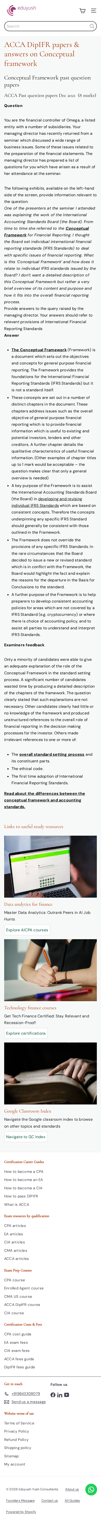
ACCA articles (16, 1258)
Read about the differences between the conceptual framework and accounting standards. (44, 800)
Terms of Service (19, 1423)
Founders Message (20, 1500)
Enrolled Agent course (24, 1288)
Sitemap (11, 1456)
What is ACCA (16, 1204)
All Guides (72, 1500)
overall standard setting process (52, 754)
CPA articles (15, 1225)
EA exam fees (16, 1342)
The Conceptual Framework (39, 349)
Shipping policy (17, 1447)
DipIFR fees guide (19, 1367)
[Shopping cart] (82, 10)
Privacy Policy (16, 1431)
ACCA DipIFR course (22, 1304)
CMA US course (18, 1296)
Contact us (49, 1500)
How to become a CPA (24, 1171)
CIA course (14, 1313)
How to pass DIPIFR (21, 1196)
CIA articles (14, 1242)
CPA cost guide (17, 1334)
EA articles (13, 1234)
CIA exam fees (17, 1350)
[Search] (92, 26)
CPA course (14, 1280)
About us (72, 1489)
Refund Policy (16, 1439)
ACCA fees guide (19, 1359)
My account (14, 1464)
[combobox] (50, 26)
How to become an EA (23, 1179)
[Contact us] (91, 1489)
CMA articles (15, 1250)
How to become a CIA (23, 1188)
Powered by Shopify (21, 1512)
